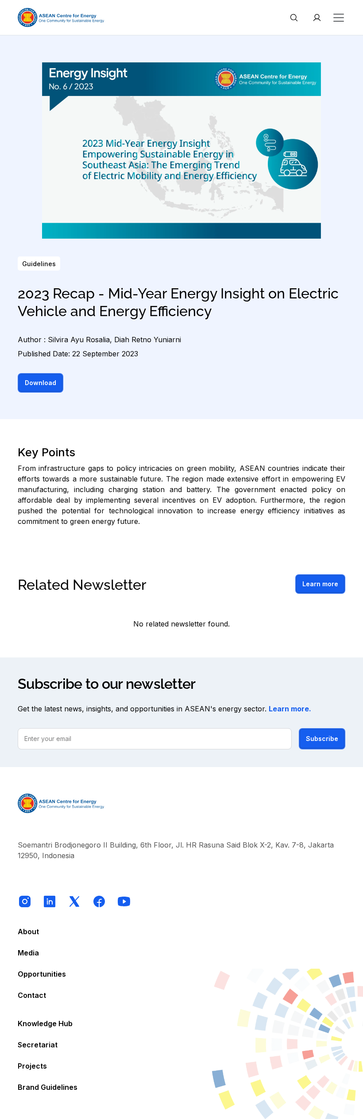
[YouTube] (124, 901)
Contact (32, 995)
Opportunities (42, 974)
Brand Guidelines (47, 1087)
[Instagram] (25, 901)
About (28, 931)
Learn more (320, 584)
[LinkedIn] (49, 901)
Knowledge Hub (45, 1023)
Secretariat (38, 1044)
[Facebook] (99, 901)
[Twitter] (74, 901)
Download (40, 382)
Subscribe (322, 738)
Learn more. (290, 708)
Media (28, 952)
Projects (32, 1066)
